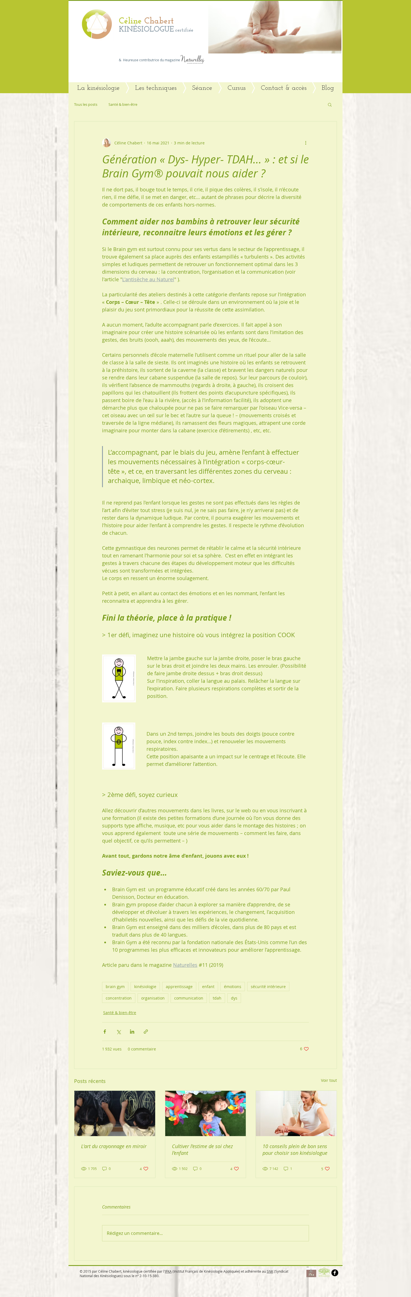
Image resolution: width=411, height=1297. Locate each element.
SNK (270, 1271)
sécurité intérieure (268, 986)
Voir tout (329, 1080)
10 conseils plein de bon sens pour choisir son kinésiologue (295, 1149)
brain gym (115, 986)
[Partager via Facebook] (104, 1031)
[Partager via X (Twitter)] (118, 1031)
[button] (274, 26)
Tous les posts (85, 104)
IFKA (168, 1271)
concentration (119, 998)
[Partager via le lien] (145, 1031)
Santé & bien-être (122, 104)
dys (234, 998)
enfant (208, 986)
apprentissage (179, 986)
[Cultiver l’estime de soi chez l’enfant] (205, 1113)
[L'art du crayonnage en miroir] (114, 1113)
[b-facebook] (334, 1272)
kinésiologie (145, 986)
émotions (232, 986)
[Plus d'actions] (305, 142)
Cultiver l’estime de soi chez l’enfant (202, 1149)
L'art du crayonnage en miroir (114, 1146)
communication (188, 998)
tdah (217, 998)
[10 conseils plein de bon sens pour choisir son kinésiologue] (296, 1113)
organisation (153, 998)
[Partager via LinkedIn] (132, 1031)
